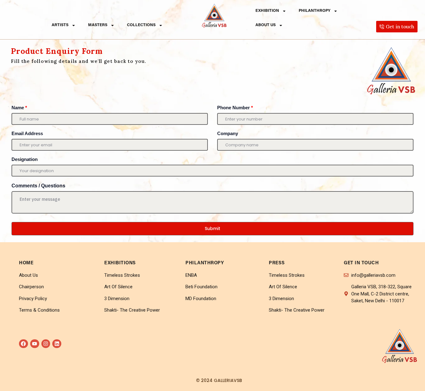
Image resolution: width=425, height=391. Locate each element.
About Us (265, 25)
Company (227, 133)
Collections (141, 25)
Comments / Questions (38, 185)
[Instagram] (45, 343)
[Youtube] (34, 343)
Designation (25, 159)
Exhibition (267, 11)
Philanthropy (314, 11)
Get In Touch (361, 263)
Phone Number (235, 107)
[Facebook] (23, 343)
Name (19, 107)
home (26, 263)
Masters (97, 25)
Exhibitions (120, 263)
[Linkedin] (56, 343)
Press (277, 263)
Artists (60, 25)
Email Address (27, 133)
